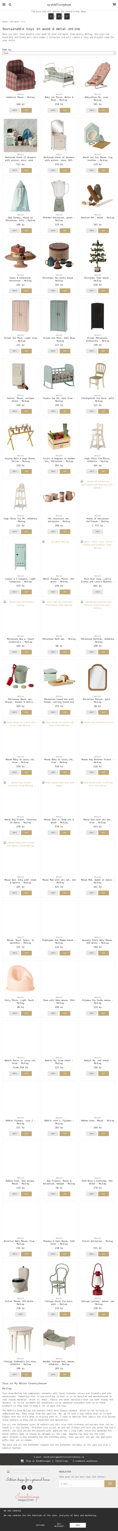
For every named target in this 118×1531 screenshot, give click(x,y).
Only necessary (59, 1525)
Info (14, 110)
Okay (78, 1525)
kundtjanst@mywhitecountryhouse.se (64, 1457)
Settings (40, 1525)
